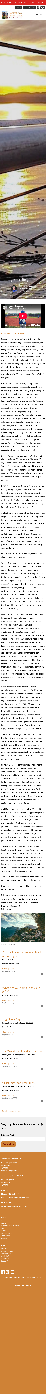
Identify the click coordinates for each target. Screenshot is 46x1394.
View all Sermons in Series (11, 1111)
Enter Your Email (7, 1135)
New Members (6, 1254)
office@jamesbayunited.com (18, 1197)
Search (19, 7)
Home (3, 1221)
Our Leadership (7, 1251)
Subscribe (8, 1144)
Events (3, 1231)
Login (41, 1277)
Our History (5, 1258)
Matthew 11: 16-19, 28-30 (13, 333)
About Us (4, 1249)
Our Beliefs (5, 1256)
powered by (22, 1287)
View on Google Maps (9, 1171)
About (3, 1223)
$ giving (4, 1238)
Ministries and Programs (10, 1226)
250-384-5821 (29, 7)
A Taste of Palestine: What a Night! (29, 2)
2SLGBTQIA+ (6, 1261)
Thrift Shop (5, 1236)
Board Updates (6, 1233)
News (3, 1228)
